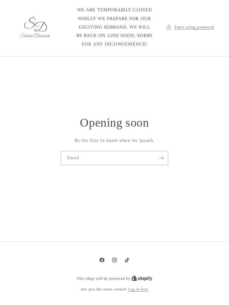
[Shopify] (141, 278)
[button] (190, 27)
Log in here (138, 289)
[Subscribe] (161, 158)
